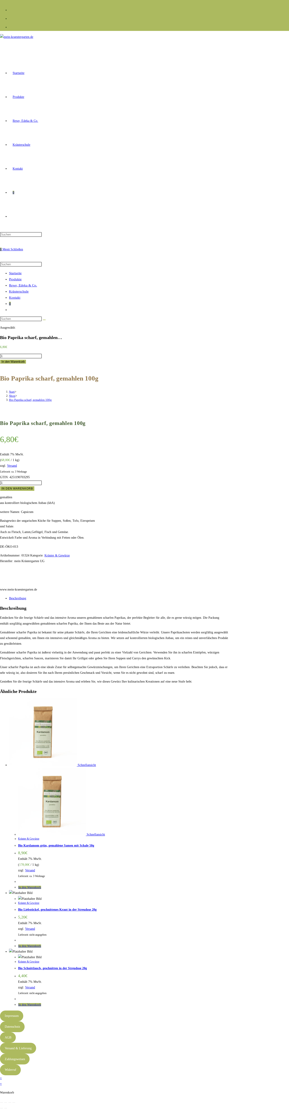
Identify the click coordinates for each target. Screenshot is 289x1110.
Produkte (15, 279)
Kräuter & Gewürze (57, 555)
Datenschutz (12, 1026)
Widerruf (10, 1069)
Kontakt (14, 297)
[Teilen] (9, 1102)
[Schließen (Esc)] (13, 1102)
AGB (8, 1037)
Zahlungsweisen (15, 1059)
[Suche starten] (44, 319)
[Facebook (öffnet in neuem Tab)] (11, 9)
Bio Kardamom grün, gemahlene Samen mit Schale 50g (56, 845)
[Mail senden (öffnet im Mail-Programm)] (11, 26)
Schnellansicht (86, 765)
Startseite (15, 273)
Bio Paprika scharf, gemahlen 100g (30, 400)
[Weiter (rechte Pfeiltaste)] (5, 1108)
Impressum (12, 1016)
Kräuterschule (19, 291)
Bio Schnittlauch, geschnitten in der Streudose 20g (52, 968)
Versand (12, 465)
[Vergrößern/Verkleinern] (1, 1102)
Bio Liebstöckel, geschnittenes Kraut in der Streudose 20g (57, 909)
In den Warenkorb (13, 361)
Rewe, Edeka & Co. (23, 285)
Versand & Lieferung (18, 1048)
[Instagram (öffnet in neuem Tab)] (11, 18)
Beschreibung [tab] (17, 598)
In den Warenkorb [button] (29, 887)
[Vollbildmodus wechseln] (5, 1102)
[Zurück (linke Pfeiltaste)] (1, 1108)
